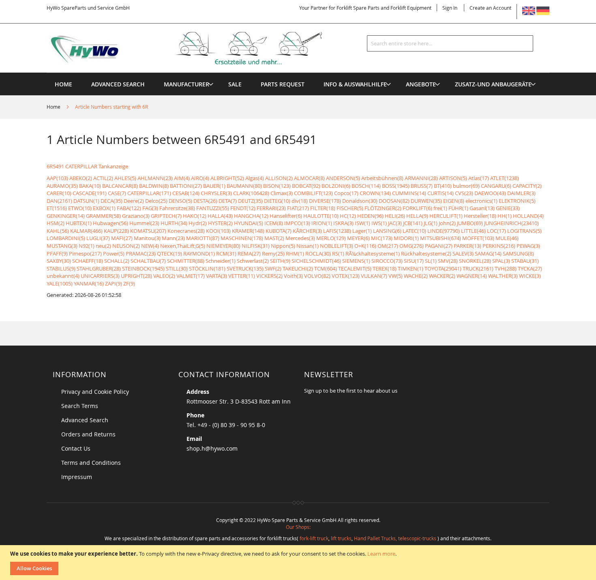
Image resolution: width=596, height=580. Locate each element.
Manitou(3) (147, 238)
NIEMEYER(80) (223, 245)
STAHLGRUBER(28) (99, 268)
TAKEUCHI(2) (298, 268)
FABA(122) (129, 208)
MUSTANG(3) (62, 245)
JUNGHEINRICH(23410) (511, 223)
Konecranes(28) (186, 230)
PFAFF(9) (57, 253)
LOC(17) (496, 230)
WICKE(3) (530, 275)
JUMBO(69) (470, 223)
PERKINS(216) (498, 245)
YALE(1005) (60, 283)
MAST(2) (274, 238)
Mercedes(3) (300, 238)
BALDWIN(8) (154, 185)
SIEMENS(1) (356, 260)
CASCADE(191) (90, 193)
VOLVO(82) (317, 275)
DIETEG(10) (277, 200)
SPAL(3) (501, 260)
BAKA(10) (90, 185)
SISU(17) (414, 260)
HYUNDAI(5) (248, 223)
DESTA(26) (205, 200)
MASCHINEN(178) (242, 238)
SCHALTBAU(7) (148, 260)
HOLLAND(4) (528, 215)
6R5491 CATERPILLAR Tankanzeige (87, 166)
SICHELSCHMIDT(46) (316, 260)
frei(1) (440, 208)
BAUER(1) (214, 185)
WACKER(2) (442, 275)
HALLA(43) (220, 215)
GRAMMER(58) (103, 215)
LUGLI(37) (98, 238)
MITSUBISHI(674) (440, 238)
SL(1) (431, 260)
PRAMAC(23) (141, 253)
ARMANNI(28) (421, 178)
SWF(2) (273, 268)
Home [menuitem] (63, 84)
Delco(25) (156, 200)
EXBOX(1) (104, 208)
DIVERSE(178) (325, 200)
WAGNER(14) (472, 275)
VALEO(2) (164, 275)
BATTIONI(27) (186, 185)
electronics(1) (481, 200)
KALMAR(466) (86, 230)
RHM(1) (295, 253)
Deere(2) (134, 200)
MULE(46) (507, 238)
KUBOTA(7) (279, 230)
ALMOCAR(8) (309, 178)
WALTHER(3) (503, 275)
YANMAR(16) (89, 283)
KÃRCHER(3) (307, 230)
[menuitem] (186, 84)
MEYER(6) (358, 238)
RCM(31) (226, 253)
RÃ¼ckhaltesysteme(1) (372, 253)
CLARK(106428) (251, 193)
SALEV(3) (463, 253)
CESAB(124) (185, 193)
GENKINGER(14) (66, 215)
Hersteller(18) (480, 215)
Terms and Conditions (91, 462)
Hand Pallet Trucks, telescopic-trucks (395, 538)
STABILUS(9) (61, 268)
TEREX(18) (385, 268)
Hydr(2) (198, 223)
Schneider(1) (221, 260)
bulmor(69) (466, 185)
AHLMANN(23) (155, 178)
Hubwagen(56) (110, 223)
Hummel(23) (144, 223)
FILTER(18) (322, 208)
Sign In (449, 7)
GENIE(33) (508, 208)
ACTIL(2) (103, 178)
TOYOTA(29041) (442, 268)
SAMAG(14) (488, 253)
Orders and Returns (88, 434)
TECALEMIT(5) (354, 268)
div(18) (300, 200)
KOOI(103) (218, 230)
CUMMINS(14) (409, 193)
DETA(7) (228, 200)
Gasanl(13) (482, 208)
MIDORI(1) (406, 238)
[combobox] (450, 43)
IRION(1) (321, 223)
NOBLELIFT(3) (336, 245)
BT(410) (443, 185)
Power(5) (113, 253)
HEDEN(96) (370, 215)
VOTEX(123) (346, 275)
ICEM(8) (273, 223)
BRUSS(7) (422, 185)
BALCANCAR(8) (120, 185)
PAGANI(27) (438, 245)
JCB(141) (412, 223)
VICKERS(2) (269, 275)
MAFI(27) (122, 238)
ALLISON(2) (279, 178)
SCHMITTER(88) (185, 260)
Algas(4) (254, 178)
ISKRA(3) (343, 223)
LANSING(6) (387, 230)
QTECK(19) (169, 253)
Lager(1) (362, 230)
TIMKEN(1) (410, 268)
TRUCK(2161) (478, 268)
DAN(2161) (59, 200)
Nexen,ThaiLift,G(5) (182, 245)
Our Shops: (298, 527)
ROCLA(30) (318, 253)
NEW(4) (150, 245)
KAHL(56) (58, 230)
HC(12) (348, 215)
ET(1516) (57, 208)
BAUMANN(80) (244, 185)
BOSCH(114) (366, 185)
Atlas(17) (478, 178)
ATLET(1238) (504, 178)
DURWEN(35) (426, 200)
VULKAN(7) (374, 275)
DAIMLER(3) (521, 193)
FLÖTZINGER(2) (382, 208)
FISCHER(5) (350, 208)
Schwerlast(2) (253, 260)
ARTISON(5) (453, 178)
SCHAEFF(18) (87, 260)
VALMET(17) (190, 275)
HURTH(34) (174, 223)
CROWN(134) (375, 193)
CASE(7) (117, 193)
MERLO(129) (331, 238)
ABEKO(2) (80, 178)
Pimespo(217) (85, 253)
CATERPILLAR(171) (149, 193)
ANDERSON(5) (343, 178)
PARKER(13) (467, 245)
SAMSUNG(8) (518, 253)
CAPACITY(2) (527, 185)
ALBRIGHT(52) (227, 178)
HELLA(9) (417, 215)
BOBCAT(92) (306, 185)
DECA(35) (111, 200)
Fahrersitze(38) (177, 208)
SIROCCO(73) (387, 260)
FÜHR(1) (458, 208)
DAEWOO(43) (490, 193)
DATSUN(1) (86, 200)
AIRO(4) (200, 178)
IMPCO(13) (297, 223)
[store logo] (197, 48)
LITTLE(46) (473, 230)
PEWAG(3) (528, 245)
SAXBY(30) (59, 260)
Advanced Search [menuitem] (118, 84)
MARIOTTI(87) (202, 238)
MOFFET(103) (478, 238)
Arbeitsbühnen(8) (382, 178)
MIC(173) (381, 238)
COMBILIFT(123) (313, 193)
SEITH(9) (280, 260)
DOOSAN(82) (394, 200)
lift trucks (341, 538)
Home (54, 106)
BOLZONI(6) (336, 185)
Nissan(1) (307, 245)
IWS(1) (379, 223)
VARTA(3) (216, 275)
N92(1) (86, 245)
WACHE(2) (416, 275)
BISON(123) (277, 185)
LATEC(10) (414, 230)
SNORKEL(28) (475, 260)
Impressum (76, 477)
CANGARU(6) (496, 185)
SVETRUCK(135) (245, 268)
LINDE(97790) (443, 230)
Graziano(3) (136, 215)
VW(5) (395, 275)
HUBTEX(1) (79, 223)
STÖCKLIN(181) (207, 268)
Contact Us (75, 448)
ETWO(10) (80, 208)
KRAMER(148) (248, 230)
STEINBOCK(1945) (143, 268)
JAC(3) (395, 223)
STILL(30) (177, 268)
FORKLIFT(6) (417, 208)
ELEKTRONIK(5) (517, 200)
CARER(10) (59, 193)
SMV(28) (448, 260)
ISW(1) (362, 223)
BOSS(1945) (395, 185)
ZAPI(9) (113, 283)
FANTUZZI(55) (212, 208)
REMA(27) (249, 253)
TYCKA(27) (530, 268)
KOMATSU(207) (148, 230)
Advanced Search (84, 420)
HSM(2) (55, 223)
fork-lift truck (314, 538)
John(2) (447, 223)
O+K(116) (365, 245)
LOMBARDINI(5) (66, 238)
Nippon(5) (283, 245)
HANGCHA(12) (251, 215)
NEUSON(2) (126, 245)
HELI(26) (395, 215)
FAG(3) (150, 208)
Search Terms (79, 406)
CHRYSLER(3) (216, 193)
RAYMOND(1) (199, 253)
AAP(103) (57, 178)
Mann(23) (173, 238)
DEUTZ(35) (250, 200)
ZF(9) (129, 283)
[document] (299, 562)
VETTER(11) (241, 275)
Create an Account (490, 7)
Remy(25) (273, 253)
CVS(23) (464, 193)
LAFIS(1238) (337, 230)
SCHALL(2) (116, 260)
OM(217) (387, 245)
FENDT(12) (242, 208)
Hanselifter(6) (286, 215)
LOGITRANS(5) (524, 230)
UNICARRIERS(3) (100, 275)
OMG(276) (411, 245)
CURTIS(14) (440, 193)
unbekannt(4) (63, 275)
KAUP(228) (116, 230)
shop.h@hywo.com (212, 448)
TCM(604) (325, 268)
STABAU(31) (525, 260)
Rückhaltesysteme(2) (426, 253)
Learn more (381, 553)
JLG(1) (430, 223)
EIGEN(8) (453, 200)
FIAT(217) (298, 208)
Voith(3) (293, 275)
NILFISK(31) (256, 245)
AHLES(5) (125, 178)
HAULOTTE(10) (321, 215)
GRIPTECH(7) (166, 215)
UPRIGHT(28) (136, 275)
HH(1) (504, 215)
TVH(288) (506, 268)
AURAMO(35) (62, 185)
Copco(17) (346, 193)
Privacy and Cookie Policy (95, 391)
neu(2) (103, 245)
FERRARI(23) (271, 208)
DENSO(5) (180, 200)
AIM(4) (182, 178)
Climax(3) (281, 193)
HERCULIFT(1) (446, 215)
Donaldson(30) (359, 200)
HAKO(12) (194, 215)
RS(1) (338, 253)
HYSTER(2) (220, 223)
